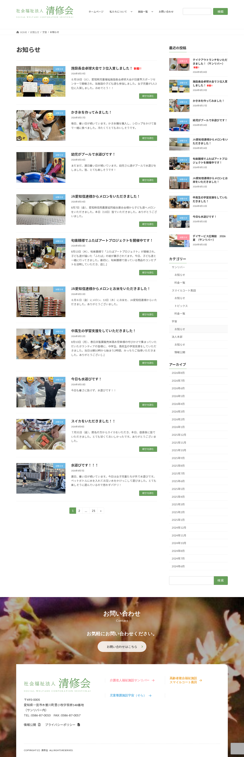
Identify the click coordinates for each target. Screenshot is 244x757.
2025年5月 (178, 488)
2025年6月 (178, 481)
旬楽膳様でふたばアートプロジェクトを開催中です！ (112, 240)
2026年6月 (178, 388)
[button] (32, 724)
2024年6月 (178, 566)
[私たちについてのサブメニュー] (131, 11)
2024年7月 (178, 558)
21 (93, 511)
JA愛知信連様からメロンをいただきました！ (105, 196)
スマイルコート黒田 (184, 290)
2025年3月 (178, 504)
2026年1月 (178, 427)
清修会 (44, 750)
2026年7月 (178, 380)
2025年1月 (178, 519)
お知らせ (179, 274)
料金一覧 (179, 282)
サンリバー (178, 267)
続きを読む (148, 96)
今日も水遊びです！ (86, 379)
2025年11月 (179, 442)
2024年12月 (179, 527)
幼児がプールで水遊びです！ (93, 154)
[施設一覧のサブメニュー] (152, 11)
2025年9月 (178, 458)
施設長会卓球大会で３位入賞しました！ (106, 68)
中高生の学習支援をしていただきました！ (103, 331)
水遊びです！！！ (85, 465)
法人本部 (177, 336)
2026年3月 (178, 411)
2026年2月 (178, 419)
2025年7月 (178, 473)
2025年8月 (178, 465)
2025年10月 (179, 450)
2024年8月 (178, 550)
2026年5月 (178, 396)
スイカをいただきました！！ (93, 421)
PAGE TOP (234, 730)
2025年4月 (178, 496)
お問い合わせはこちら (122, 647)
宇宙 (174, 321)
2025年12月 (179, 434)
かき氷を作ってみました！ (91, 112)
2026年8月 (178, 372)
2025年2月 (178, 512)
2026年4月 (178, 403)
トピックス (181, 305)
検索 (221, 11)
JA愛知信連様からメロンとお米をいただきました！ (111, 289)
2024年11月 (179, 535)
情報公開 (179, 352)
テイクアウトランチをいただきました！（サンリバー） (210, 63)
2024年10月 (179, 543)
